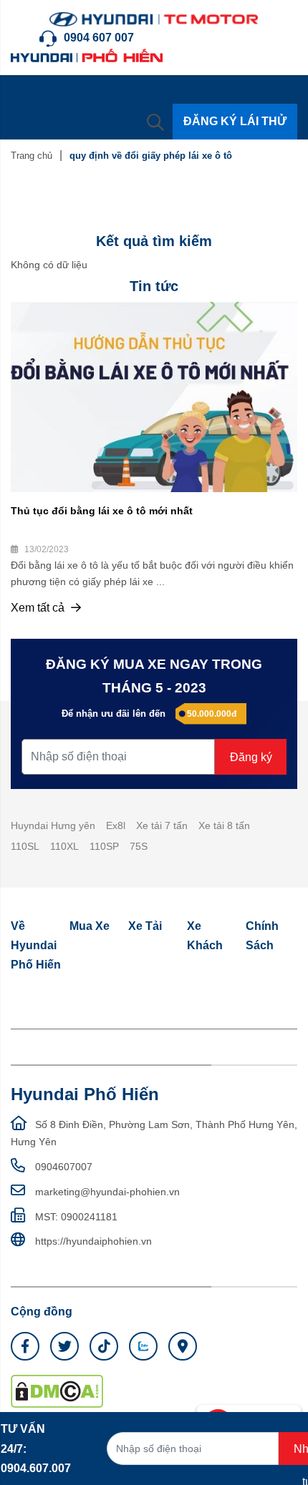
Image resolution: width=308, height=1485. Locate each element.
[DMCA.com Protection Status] (57, 1390)
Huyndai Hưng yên (53, 825)
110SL (25, 846)
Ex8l (115, 825)
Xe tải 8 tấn (224, 825)
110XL (64, 846)
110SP (104, 846)
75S (139, 846)
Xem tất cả (39, 608)
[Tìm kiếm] (155, 121)
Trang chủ (31, 155)
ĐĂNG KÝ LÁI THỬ (235, 121)
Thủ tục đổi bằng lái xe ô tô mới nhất (102, 510)
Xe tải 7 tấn (162, 825)
